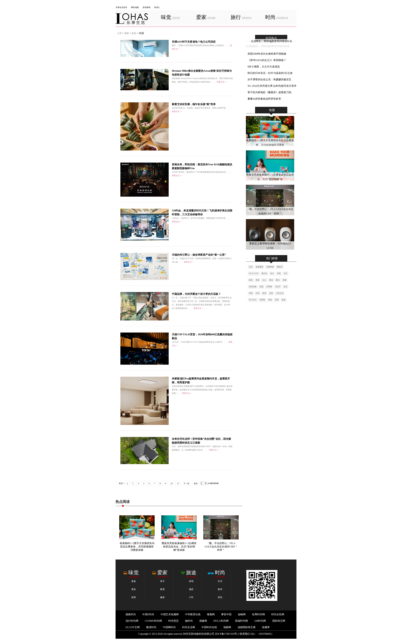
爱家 (206, 17)
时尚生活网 (188, 627)
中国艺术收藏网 (170, 614)
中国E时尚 (148, 614)
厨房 (133, 597)
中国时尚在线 (209, 627)
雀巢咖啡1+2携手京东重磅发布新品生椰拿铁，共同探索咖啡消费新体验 (137, 546)
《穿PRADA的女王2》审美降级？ (267, 60)
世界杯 (262, 300)
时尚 (276, 17)
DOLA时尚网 (221, 620)
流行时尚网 (132, 620)
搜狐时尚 (131, 614)
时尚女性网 (277, 614)
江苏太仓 (280, 293)
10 (172, 483)
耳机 (279, 273)
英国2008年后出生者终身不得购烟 (267, 53)
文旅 (271, 293)
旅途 (191, 572)
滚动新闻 (146, 7)
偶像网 (203, 620)
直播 (284, 280)
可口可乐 (253, 300)
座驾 (191, 581)
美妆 (284, 300)
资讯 (220, 597)
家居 (134, 33)
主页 (119, 33)
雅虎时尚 (151, 627)
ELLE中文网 (133, 627)
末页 (196, 483)
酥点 (278, 280)
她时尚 (189, 620)
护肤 (277, 300)
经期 (251, 293)
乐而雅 (269, 286)
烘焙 (251, 280)
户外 (191, 597)
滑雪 (264, 293)
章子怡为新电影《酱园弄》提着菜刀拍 (269, 92)
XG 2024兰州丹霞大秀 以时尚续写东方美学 (272, 85)
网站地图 (135, 7)
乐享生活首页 (121, 7)
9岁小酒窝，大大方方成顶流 (264, 66)
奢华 (220, 589)
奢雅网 (211, 614)
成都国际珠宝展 (247, 627)
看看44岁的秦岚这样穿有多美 (264, 98)
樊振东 (280, 267)
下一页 (186, 483)
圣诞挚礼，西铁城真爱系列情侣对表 (271, 41)
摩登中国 (226, 614)
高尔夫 (264, 273)
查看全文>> (222, 82)
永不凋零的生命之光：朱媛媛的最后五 (269, 79)
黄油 (271, 280)
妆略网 (242, 614)
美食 (257, 280)
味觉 (170, 17)
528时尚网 (260, 620)
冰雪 (257, 293)
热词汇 (157, 7)
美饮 (133, 589)
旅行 (241, 17)
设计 (272, 273)
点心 (264, 280)
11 (178, 483)
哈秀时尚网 (258, 614)
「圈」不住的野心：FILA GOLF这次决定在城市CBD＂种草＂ (221, 546)
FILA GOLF (254, 273)
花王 (285, 286)
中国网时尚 (169, 627)
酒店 (191, 589)
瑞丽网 (227, 627)
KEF (285, 273)
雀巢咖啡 (259, 267)
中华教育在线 (193, 614)
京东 (251, 267)
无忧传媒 (253, 286)
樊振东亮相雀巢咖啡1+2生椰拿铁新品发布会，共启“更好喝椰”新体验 (179, 546)
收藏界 (266, 627)
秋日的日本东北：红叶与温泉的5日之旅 (270, 73)
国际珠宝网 (278, 620)
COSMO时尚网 (153, 620)
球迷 (270, 300)
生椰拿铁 (270, 267)
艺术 (220, 581)
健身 (162, 597)
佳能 (261, 286)
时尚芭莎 (173, 620)
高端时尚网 (241, 620)
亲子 (162, 581)
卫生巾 (278, 286)
